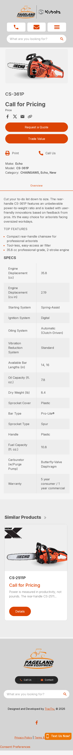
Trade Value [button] (36, 139)
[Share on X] (15, 116)
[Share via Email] (22, 116)
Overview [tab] (36, 185)
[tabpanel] (36, 67)
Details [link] (20, 611)
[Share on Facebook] (7, 116)
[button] (16, 27)
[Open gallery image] (36, 66)
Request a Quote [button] (36, 127)
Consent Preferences (15, 747)
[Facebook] (36, 722)
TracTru (49, 708)
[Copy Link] (30, 116)
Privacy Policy (23, 737)
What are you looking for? (28, 39)
